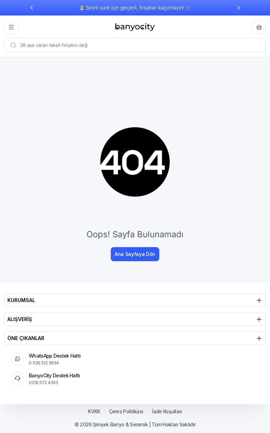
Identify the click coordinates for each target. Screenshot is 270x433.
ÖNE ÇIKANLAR (25, 338)
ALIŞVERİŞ (19, 319)
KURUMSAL (21, 300)
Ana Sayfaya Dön (135, 254)
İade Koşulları (167, 411)
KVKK (94, 411)
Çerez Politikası (126, 411)
